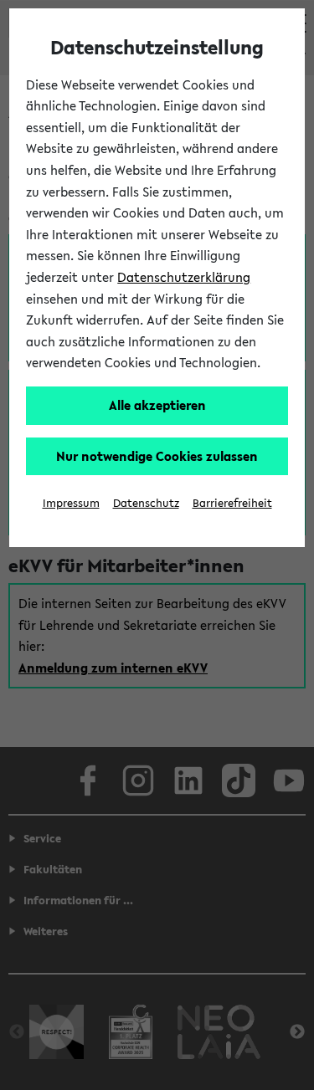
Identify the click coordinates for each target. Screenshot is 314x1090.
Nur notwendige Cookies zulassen (157, 456)
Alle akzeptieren (157, 405)
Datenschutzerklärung (183, 277)
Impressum (71, 503)
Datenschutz (146, 503)
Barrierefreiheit (232, 503)
